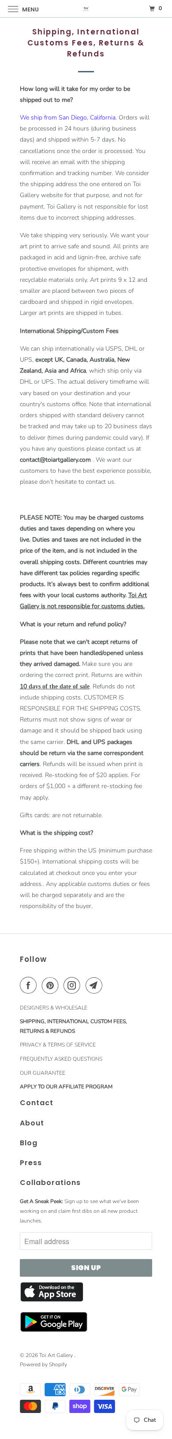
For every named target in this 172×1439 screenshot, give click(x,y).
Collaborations (50, 1182)
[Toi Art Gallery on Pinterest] (52, 985)
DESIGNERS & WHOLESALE (53, 1007)
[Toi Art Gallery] (86, 8)
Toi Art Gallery (56, 1355)
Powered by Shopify (43, 1364)
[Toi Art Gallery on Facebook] (30, 985)
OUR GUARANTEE (42, 1072)
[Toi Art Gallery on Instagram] (74, 985)
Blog (28, 1143)
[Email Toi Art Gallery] (96, 985)
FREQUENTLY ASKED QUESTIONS (61, 1058)
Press (31, 1163)
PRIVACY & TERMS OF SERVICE (58, 1044)
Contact (36, 1103)
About (32, 1123)
